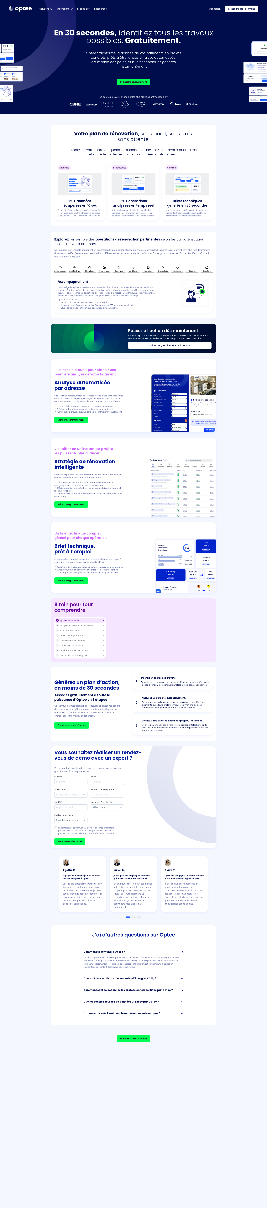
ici (114, 833)
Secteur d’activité (63, 815)
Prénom (58, 776)
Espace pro (83, 8)
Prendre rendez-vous (70, 841)
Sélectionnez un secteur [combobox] (69, 820)
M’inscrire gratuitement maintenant (170, 345)
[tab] (60, 269)
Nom (93, 776)
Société (58, 802)
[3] (139, 917)
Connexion (215, 8)
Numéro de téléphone (102, 789)
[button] (121, 807)
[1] (128, 917)
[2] (133, 917)
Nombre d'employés (101, 802)
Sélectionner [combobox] (100, 807)
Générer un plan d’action (72, 725)
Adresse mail (61, 789)
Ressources (100, 8)
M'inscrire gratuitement (241, 8)
